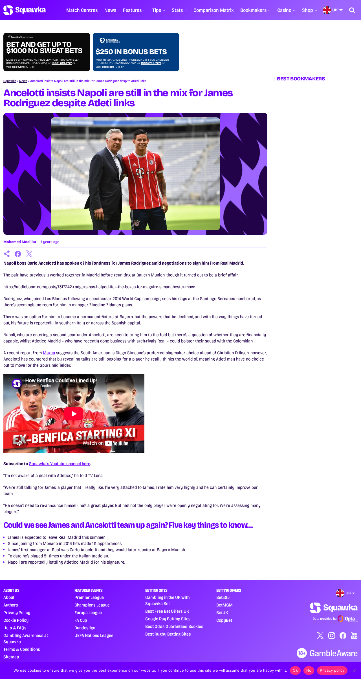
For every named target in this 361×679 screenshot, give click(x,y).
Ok (295, 670)
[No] (354, 670)
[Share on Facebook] (18, 253)
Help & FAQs (15, 627)
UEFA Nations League (93, 635)
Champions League (92, 605)
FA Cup (80, 620)
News (110, 10)
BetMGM (224, 605)
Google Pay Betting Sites (168, 618)
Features (132, 10)
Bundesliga (84, 627)
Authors (10, 605)
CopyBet (224, 620)
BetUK (222, 612)
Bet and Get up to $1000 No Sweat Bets (44, 47)
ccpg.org (18, 67)
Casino (284, 10)
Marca (49, 352)
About (8, 597)
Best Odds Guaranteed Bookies (174, 626)
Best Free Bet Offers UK (167, 611)
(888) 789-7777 (62, 63)
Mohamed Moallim (19, 241)
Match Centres (82, 10)
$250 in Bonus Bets (131, 52)
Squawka (9, 81)
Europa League (88, 612)
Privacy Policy (16, 612)
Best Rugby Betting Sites (168, 634)
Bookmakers (253, 10)
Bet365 (223, 597)
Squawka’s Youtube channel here (59, 463)
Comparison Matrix (213, 10)
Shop (307, 10)
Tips (156, 10)
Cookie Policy (15, 620)
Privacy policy (332, 670)
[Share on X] (29, 253)
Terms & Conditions (21, 649)
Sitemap (11, 657)
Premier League (89, 597)
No (309, 670)
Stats (177, 10)
